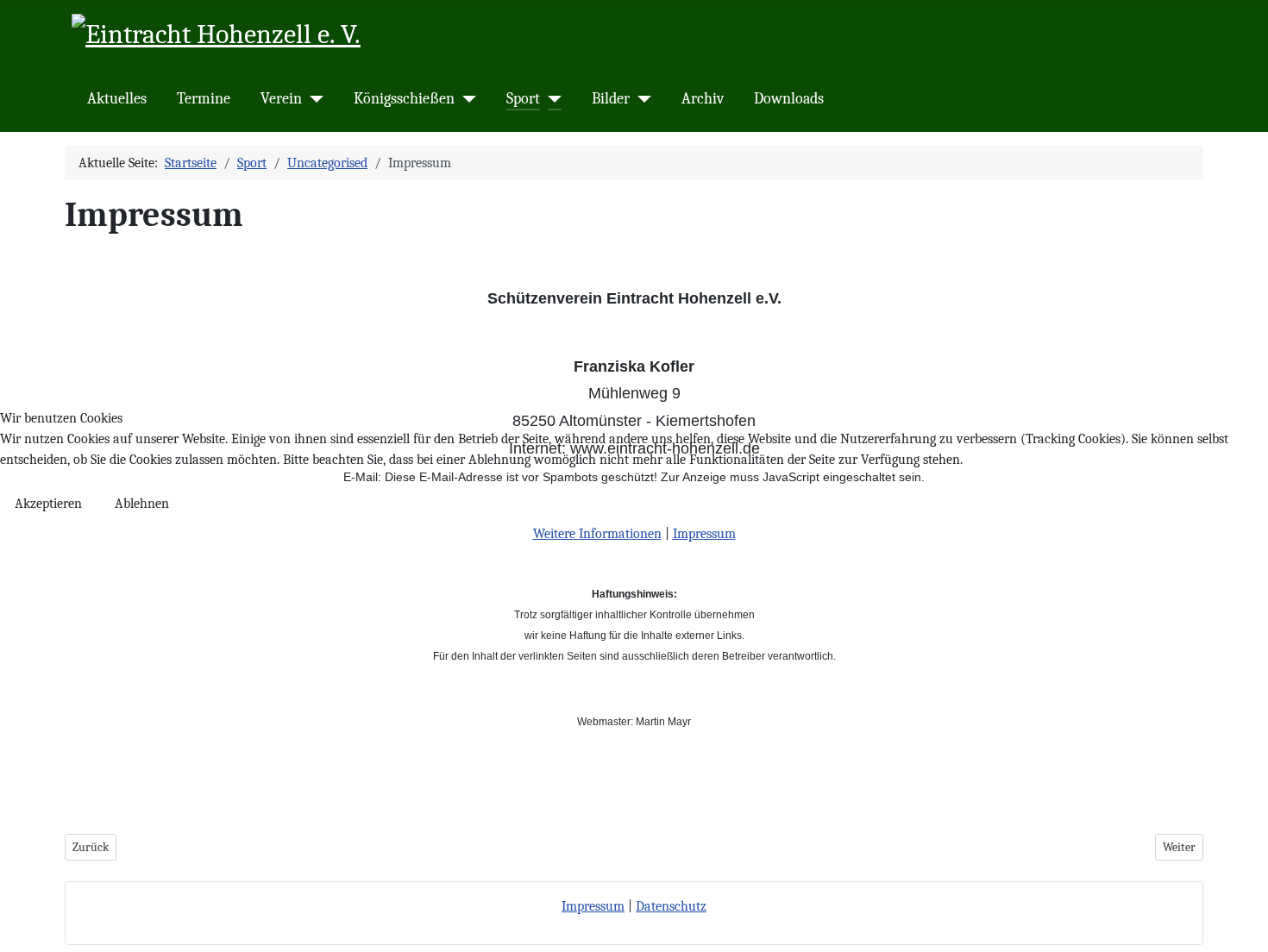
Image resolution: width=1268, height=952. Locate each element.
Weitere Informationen (597, 534)
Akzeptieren (48, 503)
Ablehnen (142, 503)
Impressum (704, 534)
